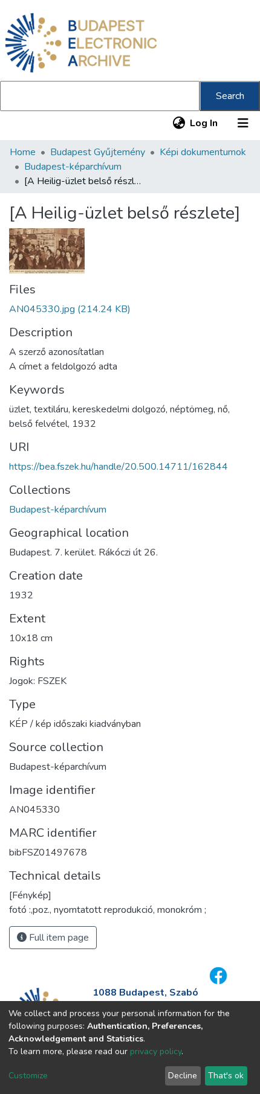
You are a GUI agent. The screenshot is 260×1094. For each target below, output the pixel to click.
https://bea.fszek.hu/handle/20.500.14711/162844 (118, 466)
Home (23, 152)
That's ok (226, 1075)
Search (230, 96)
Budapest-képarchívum (73, 166)
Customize (28, 1075)
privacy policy (155, 1051)
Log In (204, 123)
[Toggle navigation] (243, 123)
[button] (178, 123)
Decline (182, 1075)
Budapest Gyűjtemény (97, 152)
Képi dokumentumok (203, 152)
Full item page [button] (58, 937)
